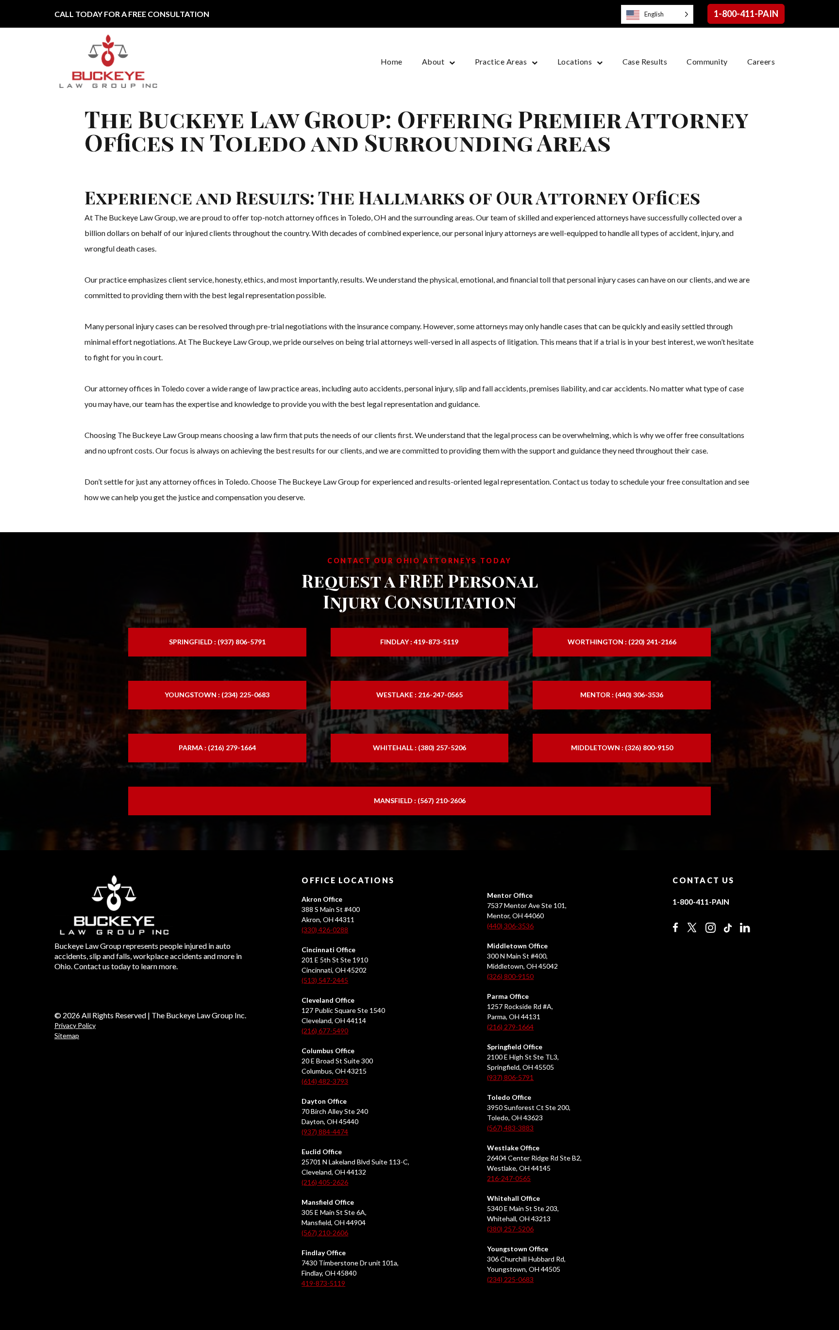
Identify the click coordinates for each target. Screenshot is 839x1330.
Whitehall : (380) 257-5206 (419, 747)
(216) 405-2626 (325, 1182)
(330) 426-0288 (325, 930)
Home (392, 61)
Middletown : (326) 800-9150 (622, 747)
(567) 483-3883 (510, 1128)
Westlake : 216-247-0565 (419, 694)
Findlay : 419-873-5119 (419, 642)
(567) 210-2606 (325, 1233)
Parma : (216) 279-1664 (217, 747)
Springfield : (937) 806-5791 (217, 642)
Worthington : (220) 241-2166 (622, 642)
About (433, 61)
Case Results (645, 61)
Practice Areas (501, 61)
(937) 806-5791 (510, 1077)
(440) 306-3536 (510, 926)
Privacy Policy (75, 1025)
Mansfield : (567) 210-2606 (420, 800)
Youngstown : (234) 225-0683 (217, 694)
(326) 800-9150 (510, 976)
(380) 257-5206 (510, 1229)
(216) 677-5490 (325, 1031)
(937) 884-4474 (325, 1132)
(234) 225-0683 (510, 1279)
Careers (761, 61)
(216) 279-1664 (510, 1027)
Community (707, 61)
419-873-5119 (323, 1283)
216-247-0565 (509, 1178)
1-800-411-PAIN (746, 13)
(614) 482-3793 (325, 1081)
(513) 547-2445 (325, 980)
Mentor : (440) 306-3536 (621, 694)
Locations (574, 61)
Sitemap (66, 1035)
